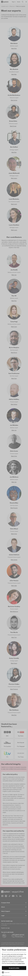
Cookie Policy (21, 963)
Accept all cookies (14, 968)
